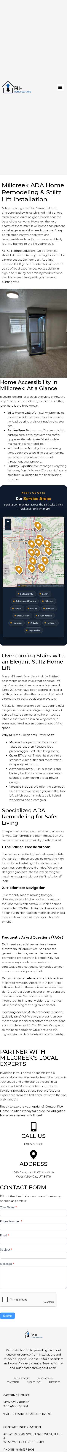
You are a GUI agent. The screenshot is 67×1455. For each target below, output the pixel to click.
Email (4, 1235)
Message (7, 1264)
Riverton (50, 608)
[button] (60, 87)
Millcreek (49, 601)
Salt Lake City (26, 593)
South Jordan (45, 615)
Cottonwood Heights (26, 601)
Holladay (51, 622)
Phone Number (11, 1221)
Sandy (45, 593)
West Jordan (23, 615)
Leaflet (23, 585)
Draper (18, 608)
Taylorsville (34, 630)
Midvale (34, 622)
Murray (33, 608)
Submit (7, 1315)
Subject (6, 1249)
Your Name (8, 1207)
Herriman (17, 622)
